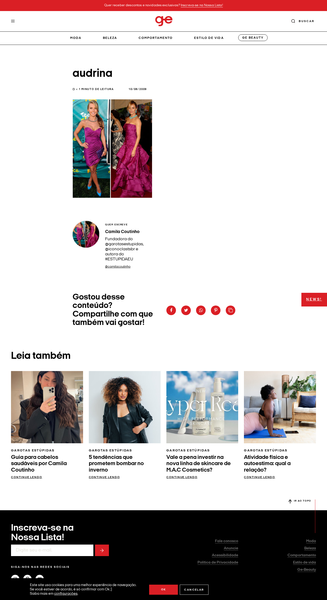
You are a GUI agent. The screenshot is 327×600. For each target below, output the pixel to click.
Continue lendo (26, 477)
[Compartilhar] (171, 310)
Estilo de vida (209, 38)
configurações (66, 594)
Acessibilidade (225, 555)
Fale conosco (226, 541)
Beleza (110, 38)
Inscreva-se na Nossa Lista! (202, 5)
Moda (75, 38)
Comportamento (156, 38)
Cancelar (194, 589)
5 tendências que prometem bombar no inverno (116, 464)
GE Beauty (252, 37)
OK (163, 589)
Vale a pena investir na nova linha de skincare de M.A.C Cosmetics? (198, 464)
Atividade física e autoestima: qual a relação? (267, 464)
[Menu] (13, 21)
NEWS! (314, 299)
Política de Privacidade (217, 562)
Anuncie (231, 548)
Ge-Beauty (306, 570)
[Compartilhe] (230, 310)
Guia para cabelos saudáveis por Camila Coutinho (39, 464)
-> (102, 550)
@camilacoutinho (117, 267)
